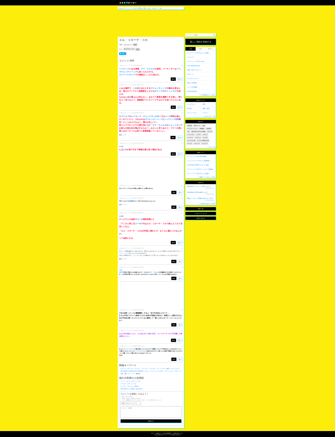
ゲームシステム (192, 113)
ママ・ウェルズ (148, 68)
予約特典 (189, 125)
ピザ (188, 131)
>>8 (120, 270)
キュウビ (205, 137)
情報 (131, 201)
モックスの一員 (191, 140)
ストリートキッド (127, 74)
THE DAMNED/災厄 (193, 66)
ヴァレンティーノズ (128, 71)
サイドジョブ (169, 371)
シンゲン (198, 134)
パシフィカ (197, 143)
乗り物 (189, 108)
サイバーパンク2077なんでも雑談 (198, 53)
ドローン (205, 134)
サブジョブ (124, 116)
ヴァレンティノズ (159, 88)
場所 (144, 8)
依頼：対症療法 (192, 83)
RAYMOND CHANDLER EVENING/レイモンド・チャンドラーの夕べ (142, 371)
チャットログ (171, 91)
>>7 (124, 204)
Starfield (139, 389)
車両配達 (202, 128)
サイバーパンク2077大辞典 (133, 8)
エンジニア (204, 143)
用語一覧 (200, 209)
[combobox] (200, 35)
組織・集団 (205, 108)
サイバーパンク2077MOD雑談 (196, 156)
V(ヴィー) (178, 371)
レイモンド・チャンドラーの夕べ (146, 116)
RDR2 (136, 386)
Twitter (123, 53)
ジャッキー (136, 255)
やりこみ (209, 131)
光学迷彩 (208, 128)
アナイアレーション (192, 128)
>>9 (124, 259)
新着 (200, 49)
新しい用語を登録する (200, 42)
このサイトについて (200, 213)
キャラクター (191, 104)
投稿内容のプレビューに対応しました (199, 186)
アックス (189, 143)
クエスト (205, 113)
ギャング (159, 91)
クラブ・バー (130, 49)
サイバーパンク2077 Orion (195, 61)
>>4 (124, 135)
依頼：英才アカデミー (194, 70)
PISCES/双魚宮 (192, 91)
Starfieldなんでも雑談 (128, 389)
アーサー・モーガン (127, 386)
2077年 (121, 272)
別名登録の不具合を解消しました (197, 192)
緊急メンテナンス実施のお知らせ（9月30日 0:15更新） (200, 198)
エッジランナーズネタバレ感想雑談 (198, 161)
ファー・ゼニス (125, 381)
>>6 (121, 216)
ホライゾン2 (136, 381)
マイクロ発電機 (192, 87)
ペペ (179, 68)
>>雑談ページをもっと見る (206, 177)
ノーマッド (190, 137)
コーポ (168, 116)
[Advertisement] (151, 23)
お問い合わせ (200, 218)
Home (120, 8)
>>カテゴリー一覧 (209, 116)
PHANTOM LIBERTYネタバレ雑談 (198, 165)
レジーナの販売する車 (203, 140)
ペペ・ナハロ (161, 368)
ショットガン (174, 125)
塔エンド (122, 251)
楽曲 (204, 125)
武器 (203, 104)
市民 (177, 119)
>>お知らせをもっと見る (207, 203)
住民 (122, 373)
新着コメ (211, 49)
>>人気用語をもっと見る (207, 95)
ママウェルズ (143, 351)
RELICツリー (197, 125)
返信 (173, 79)
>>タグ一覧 (211, 147)
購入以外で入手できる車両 (198, 131)
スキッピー (190, 57)
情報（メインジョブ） (173, 368)
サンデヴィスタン (192, 78)
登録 (135, 44)
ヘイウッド (124, 68)
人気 (190, 49)
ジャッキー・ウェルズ (148, 368)
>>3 (121, 146)
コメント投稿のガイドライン (129, 400)
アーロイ (123, 384)
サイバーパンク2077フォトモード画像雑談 (200, 169)
